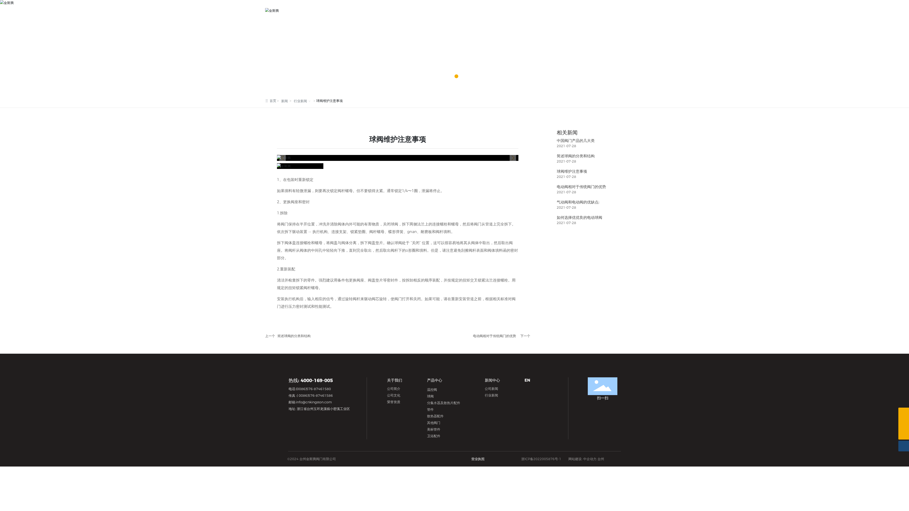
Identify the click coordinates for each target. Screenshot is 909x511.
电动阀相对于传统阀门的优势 (494, 336)
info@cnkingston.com (314, 402)
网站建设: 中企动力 (582, 459)
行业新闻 (300, 101)
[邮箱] (903, 423)
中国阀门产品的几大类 (576, 140)
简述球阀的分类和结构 (294, 336)
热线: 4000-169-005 (311, 380)
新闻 (284, 101)
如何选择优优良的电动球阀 (579, 217)
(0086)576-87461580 (313, 389)
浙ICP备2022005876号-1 (541, 459)
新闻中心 (454, 52)
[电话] (903, 413)
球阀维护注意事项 (572, 171)
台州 (600, 459)
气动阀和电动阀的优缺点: (578, 202)
